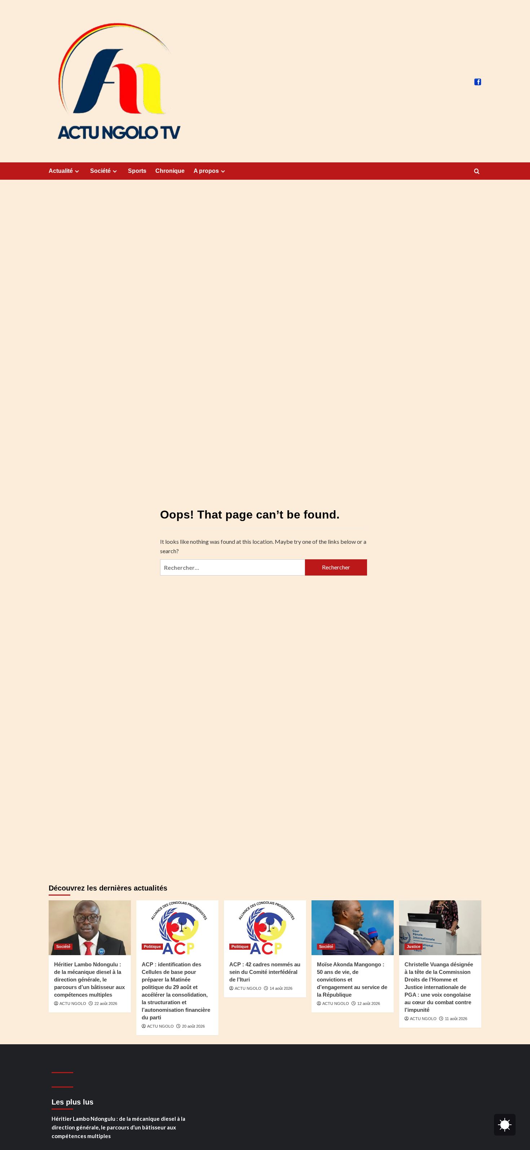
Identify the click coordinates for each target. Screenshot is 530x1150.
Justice (413, 946)
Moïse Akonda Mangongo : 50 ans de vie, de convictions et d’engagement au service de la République (352, 979)
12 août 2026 (368, 1003)
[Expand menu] (77, 171)
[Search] (476, 171)
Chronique (170, 171)
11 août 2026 (456, 1018)
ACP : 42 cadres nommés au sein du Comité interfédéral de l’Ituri (264, 972)
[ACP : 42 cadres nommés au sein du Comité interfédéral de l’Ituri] (265, 927)
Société (100, 171)
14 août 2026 (281, 988)
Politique (152, 946)
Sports (137, 171)
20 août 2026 (193, 1026)
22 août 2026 (105, 1003)
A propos (206, 171)
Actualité (61, 171)
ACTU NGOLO (72, 1003)
